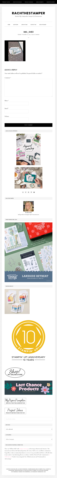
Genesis (21, 471)
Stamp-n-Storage (23, 448)
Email (7, 108)
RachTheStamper (28, 13)
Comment (8, 78)
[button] (49, 23)
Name (7, 100)
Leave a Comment (35, 34)
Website (7, 116)
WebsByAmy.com (42, 471)
